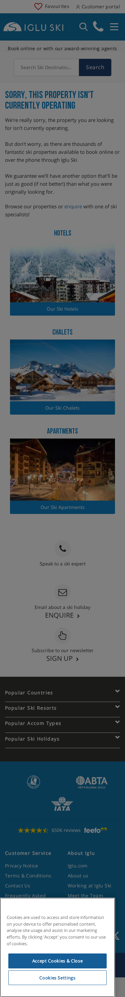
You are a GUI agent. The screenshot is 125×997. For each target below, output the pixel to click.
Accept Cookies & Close (57, 961)
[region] (57, 947)
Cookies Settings (57, 978)
